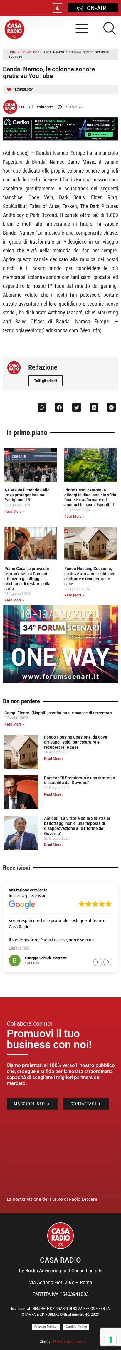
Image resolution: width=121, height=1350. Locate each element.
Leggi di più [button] (19, 948)
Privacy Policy (46, 1327)
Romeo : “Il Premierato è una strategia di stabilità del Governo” (79, 780)
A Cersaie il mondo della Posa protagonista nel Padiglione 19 (27, 495)
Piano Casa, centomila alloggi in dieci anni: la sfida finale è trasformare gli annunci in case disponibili (90, 497)
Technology (29, 52)
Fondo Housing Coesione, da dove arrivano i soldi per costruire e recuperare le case (89, 576)
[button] (42, 407)
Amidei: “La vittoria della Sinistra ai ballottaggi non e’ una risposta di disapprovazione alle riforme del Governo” (77, 825)
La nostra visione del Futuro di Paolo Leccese (52, 1199)
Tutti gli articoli (45, 381)
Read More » (14, 512)
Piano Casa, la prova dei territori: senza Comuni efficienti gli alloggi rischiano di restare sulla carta (27, 578)
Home (13, 52)
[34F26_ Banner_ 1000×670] (60, 681)
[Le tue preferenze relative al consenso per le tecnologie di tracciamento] (110, 1339)
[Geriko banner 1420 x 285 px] (60, 139)
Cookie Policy (76, 1327)
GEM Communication (69, 1342)
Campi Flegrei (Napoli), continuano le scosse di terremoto (58, 712)
